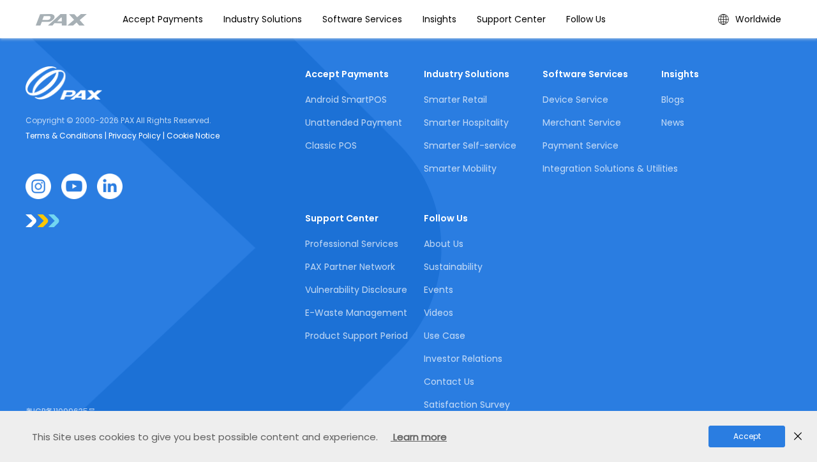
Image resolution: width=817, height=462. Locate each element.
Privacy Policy (136, 135)
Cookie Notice (192, 135)
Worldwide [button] (758, 19)
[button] (262, 19)
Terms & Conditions (65, 135)
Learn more (419, 436)
